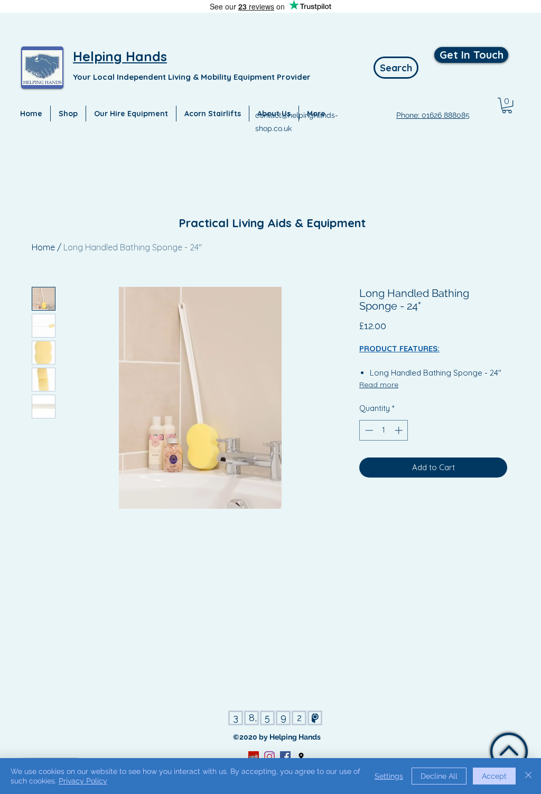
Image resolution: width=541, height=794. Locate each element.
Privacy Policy (83, 781)
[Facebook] (285, 756)
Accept (494, 776)
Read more (378, 384)
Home (43, 247)
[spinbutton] (384, 430)
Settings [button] (389, 776)
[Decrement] (368, 430)
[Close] (528, 776)
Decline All (439, 776)
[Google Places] (301, 756)
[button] (507, 105)
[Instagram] (269, 756)
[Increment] (400, 430)
